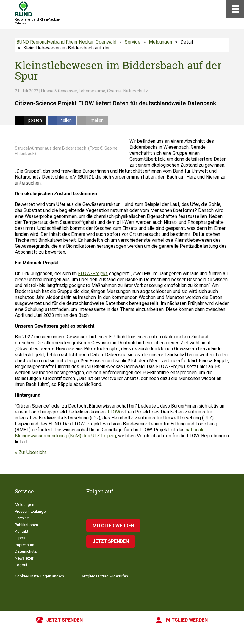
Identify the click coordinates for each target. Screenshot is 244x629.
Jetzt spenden (64, 620)
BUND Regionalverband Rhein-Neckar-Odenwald (66, 42)
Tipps (20, 538)
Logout (21, 565)
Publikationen (26, 525)
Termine (22, 518)
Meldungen (160, 42)
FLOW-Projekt (93, 273)
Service (132, 42)
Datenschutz (26, 551)
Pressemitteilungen (31, 511)
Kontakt (21, 531)
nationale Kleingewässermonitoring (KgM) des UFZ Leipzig (110, 433)
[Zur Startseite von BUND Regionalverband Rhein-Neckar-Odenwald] (23, 8)
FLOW (114, 412)
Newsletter (24, 558)
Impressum (24, 545)
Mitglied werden (187, 620)
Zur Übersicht (32, 452)
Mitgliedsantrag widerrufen (105, 576)
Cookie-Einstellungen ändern (39, 576)
